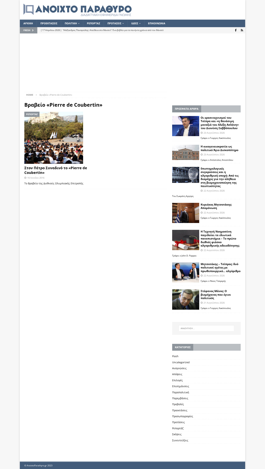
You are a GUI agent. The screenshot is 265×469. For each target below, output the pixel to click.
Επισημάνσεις (180, 386)
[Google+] (242, 30)
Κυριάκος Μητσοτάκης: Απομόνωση (216, 206)
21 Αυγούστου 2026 (214, 302)
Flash (175, 356)
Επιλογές (177, 380)
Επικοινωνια (156, 23)
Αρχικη (28, 23)
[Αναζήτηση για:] (206, 328)
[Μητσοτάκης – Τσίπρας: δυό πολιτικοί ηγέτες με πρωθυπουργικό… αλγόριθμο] (185, 272)
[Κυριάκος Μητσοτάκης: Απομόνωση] (185, 213)
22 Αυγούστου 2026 (214, 190)
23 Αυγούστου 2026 (214, 132)
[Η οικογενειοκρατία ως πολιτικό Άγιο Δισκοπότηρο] (185, 152)
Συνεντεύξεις (180, 440)
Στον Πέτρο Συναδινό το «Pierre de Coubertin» (55, 170)
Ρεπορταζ (93, 23)
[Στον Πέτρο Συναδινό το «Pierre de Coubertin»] (58, 138)
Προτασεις (114, 23)
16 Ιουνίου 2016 (35, 177)
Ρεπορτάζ (178, 428)
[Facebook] (236, 30)
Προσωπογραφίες (182, 416)
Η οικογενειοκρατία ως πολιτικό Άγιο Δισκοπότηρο (219, 148)
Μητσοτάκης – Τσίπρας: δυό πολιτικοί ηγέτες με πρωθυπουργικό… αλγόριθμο (220, 267)
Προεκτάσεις (179, 410)
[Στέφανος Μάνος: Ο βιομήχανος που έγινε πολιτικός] (185, 299)
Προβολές (178, 404)
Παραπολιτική (180, 392)
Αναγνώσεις (179, 368)
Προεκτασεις (48, 23)
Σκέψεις (177, 434)
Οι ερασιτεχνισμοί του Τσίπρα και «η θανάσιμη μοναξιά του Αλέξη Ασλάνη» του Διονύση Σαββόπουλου (220, 123)
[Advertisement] (132, 65)
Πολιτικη (71, 23)
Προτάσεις (178, 422)
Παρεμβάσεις (180, 398)
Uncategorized (181, 362)
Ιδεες (134, 23)
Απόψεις (177, 374)
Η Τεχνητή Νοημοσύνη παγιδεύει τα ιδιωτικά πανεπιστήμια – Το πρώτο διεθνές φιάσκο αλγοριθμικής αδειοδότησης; (220, 238)
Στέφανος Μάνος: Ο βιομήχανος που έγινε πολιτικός (216, 294)
